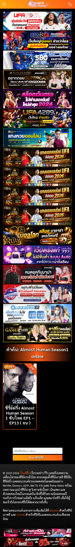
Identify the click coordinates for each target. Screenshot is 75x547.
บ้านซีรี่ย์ (25, 473)
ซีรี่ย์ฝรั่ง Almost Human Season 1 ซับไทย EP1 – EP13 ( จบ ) (20, 415)
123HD (20, 514)
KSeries (54, 510)
